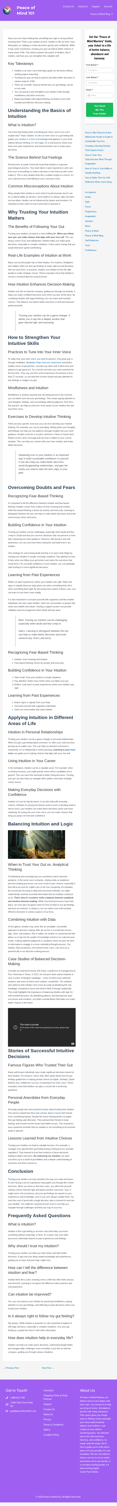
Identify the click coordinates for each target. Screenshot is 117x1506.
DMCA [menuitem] (47, 1430)
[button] (112, 14)
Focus (88, 206)
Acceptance (90, 192)
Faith (87, 202)
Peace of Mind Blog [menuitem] (100, 14)
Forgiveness (91, 211)
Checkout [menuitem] (48, 1390)
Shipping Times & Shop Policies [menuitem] (55, 1397)
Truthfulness (90, 250)
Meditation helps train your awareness (43, 362)
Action (88, 197)
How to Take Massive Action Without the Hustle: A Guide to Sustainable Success (99, 136)
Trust (87, 245)
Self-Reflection (92, 240)
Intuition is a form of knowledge (33, 139)
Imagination (90, 216)
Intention (89, 221)
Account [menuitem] (108, 6)
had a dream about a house (48, 1113)
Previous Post (11, 1368)
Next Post (48, 1368)
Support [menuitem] (96, 6)
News (87, 226)
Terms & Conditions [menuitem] (53, 1424)
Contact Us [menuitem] (68, 6)
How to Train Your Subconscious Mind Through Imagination (98, 159)
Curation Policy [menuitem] (51, 1435)
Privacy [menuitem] (47, 1419)
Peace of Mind (91, 231)
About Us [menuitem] (83, 6)
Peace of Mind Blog (94, 235)
